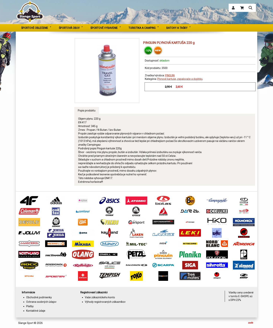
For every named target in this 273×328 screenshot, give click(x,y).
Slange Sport (25, 322)
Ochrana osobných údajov (41, 301)
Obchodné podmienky (39, 297)
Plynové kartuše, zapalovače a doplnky (179, 78)
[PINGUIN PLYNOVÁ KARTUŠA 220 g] (107, 70)
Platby (30, 306)
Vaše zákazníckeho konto (100, 297)
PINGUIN (170, 75)
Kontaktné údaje (35, 310)
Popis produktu (86, 110)
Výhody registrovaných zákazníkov (105, 301)
